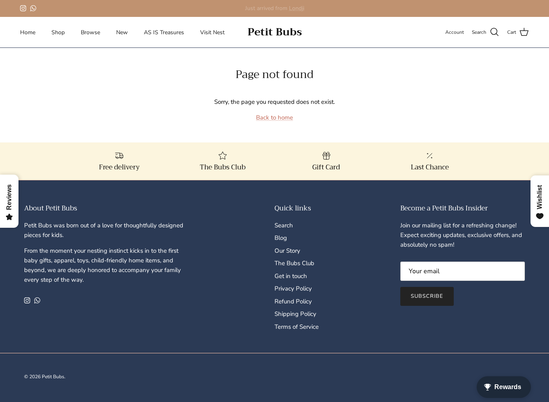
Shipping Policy (295, 314)
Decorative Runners (291, 11)
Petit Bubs (53, 376)
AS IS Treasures (164, 32)
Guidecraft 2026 (240, 11)
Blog (280, 238)
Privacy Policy (293, 288)
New (122, 32)
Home (27, 32)
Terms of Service (296, 327)
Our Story (287, 251)
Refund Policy (293, 301)
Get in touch (290, 276)
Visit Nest (212, 32)
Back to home (274, 117)
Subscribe (427, 296)
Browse (90, 32)
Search (283, 225)
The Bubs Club (294, 263)
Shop (58, 32)
